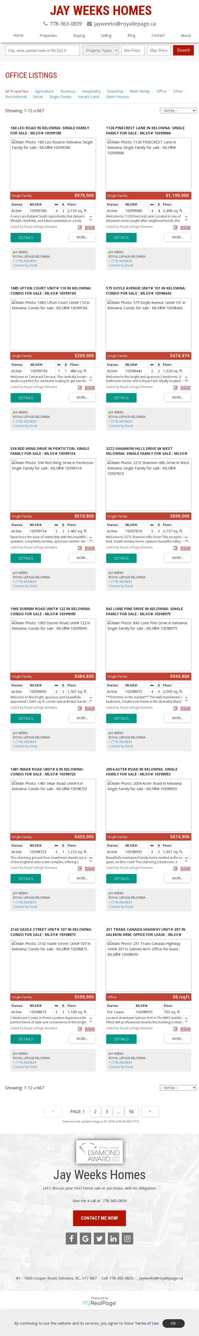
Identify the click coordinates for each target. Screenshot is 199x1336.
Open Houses (117, 96)
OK (173, 1323)
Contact (158, 35)
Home (18, 35)
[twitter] (99, 1238)
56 (131, 1111)
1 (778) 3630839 (24, 261)
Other (178, 91)
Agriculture (44, 91)
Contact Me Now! (99, 1218)
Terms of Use (147, 1322)
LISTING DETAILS (26, 237)
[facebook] (71, 1238)
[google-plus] (85, 1238)
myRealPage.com (99, 1303)
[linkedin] (113, 1238)
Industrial (115, 91)
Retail (38, 96)
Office (161, 91)
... (118, 1111)
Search (183, 50)
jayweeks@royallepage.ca (161, 1278)
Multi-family (140, 91)
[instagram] (127, 1238)
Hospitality (91, 91)
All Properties (17, 91)
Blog (131, 35)
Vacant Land (88, 96)
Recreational (16, 96)
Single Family (60, 96)
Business (67, 91)
